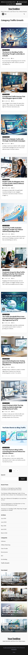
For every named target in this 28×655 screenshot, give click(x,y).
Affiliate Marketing (5, 545)
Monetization (4, 552)
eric (13, 58)
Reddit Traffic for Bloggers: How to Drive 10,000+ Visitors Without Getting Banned (13, 183)
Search (3, 475)
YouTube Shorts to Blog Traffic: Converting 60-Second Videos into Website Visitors (13, 451)
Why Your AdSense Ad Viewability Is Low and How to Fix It (13, 612)
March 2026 (4, 533)
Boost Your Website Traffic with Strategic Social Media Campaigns (13, 140)
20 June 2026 (7, 101)
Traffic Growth (6, 94)
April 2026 (3, 529)
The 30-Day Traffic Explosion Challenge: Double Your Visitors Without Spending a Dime (12, 229)
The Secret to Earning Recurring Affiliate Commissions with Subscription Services (11, 488)
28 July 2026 (7, 583)
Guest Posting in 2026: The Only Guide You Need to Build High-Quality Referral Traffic (12, 407)
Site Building (4, 559)
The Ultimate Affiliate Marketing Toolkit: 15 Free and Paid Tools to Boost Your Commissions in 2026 (14, 494)
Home (14, 652)
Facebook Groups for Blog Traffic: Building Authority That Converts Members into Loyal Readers (13, 274)
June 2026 (3, 522)
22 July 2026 (7, 58)
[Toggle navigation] (5, 14)
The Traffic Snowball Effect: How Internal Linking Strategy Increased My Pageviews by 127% (14, 318)
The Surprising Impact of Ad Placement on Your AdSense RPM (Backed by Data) (13, 504)
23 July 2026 (7, 630)
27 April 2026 (7, 278)
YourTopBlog (14, 9)
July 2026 (3, 518)
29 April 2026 (7, 188)
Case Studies (4, 548)
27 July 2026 (7, 599)
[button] (24, 14)
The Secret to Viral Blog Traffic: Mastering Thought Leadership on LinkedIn (13, 54)
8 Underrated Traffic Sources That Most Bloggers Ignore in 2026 (13, 97)
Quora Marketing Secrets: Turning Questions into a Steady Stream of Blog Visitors (13, 362)
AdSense (3, 541)
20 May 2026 (7, 143)
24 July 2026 (7, 614)
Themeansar (14, 649)
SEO (2, 555)
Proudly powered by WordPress (10, 647)
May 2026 (3, 525)
